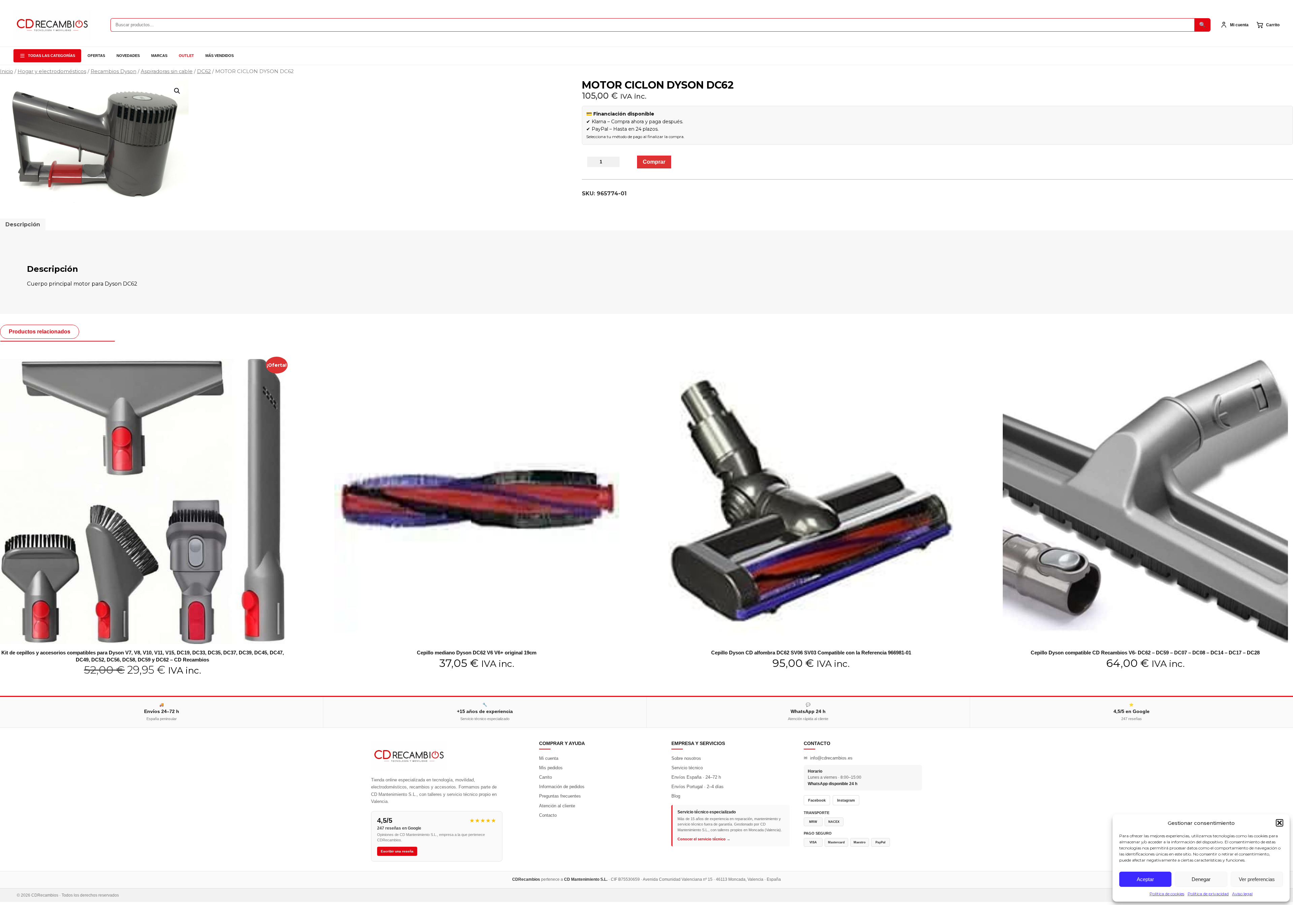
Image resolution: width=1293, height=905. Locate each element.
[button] (1279, 822)
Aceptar (1145, 879)
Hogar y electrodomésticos (52, 71)
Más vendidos (219, 56)
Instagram (846, 800)
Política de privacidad (1208, 893)
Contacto (548, 815)
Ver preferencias (1257, 879)
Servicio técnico (687, 767)
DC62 (204, 71)
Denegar (1201, 879)
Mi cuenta (548, 758)
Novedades (128, 56)
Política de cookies (1167, 893)
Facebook (817, 800)
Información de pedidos (562, 786)
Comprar (654, 162)
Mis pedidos (551, 767)
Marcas (159, 56)
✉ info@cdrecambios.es (828, 758)
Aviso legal (1242, 893)
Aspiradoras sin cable (167, 71)
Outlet (186, 56)
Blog (675, 796)
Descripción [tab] (22, 224)
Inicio (6, 71)
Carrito (545, 777)
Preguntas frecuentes (560, 796)
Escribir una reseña (397, 851)
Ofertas (96, 56)
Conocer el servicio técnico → (703, 839)
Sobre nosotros (686, 758)
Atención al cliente (557, 805)
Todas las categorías (51, 56)
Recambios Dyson (113, 71)
